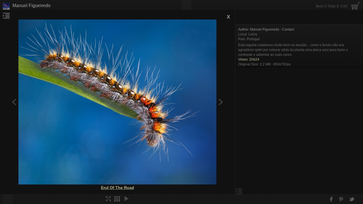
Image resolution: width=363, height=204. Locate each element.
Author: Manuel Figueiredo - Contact (266, 29)
